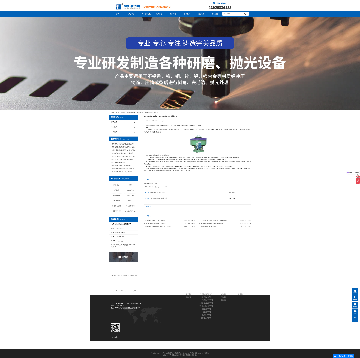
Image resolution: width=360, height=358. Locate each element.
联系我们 (215, 14)
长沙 (184, 355)
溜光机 (130, 200)
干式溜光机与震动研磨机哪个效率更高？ (124, 156)
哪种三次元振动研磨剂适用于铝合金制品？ (124, 147)
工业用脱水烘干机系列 (206, 300)
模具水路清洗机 (134, 275)
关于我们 (188, 294)
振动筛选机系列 (206, 315)
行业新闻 (130, 112)
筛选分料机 (116, 190)
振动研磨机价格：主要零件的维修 (155, 220)
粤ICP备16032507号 (185, 353)
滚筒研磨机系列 (206, 309)
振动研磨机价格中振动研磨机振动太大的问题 (214, 220)
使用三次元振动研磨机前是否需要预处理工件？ (124, 144)
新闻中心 (123, 112)
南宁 (178, 355)
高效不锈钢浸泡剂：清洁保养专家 (122, 165)
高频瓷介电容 (117, 211)
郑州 (181, 355)
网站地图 (194, 353)
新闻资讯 (201, 14)
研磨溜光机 (130, 190)
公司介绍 (159, 14)
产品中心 (131, 14)
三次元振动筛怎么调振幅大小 (158, 198)
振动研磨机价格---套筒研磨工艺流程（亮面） (158, 226)
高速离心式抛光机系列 (206, 306)
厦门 (187, 355)
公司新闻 (114, 122)
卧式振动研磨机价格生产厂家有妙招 (155, 223)
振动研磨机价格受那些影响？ (209, 226)
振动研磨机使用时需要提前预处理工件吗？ (124, 168)
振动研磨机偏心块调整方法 (158, 192)
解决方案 (188, 297)
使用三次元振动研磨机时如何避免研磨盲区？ (124, 150)
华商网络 (206, 353)
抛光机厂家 (126, 275)
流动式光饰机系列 (206, 297)
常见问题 (114, 132)
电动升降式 (116, 200)
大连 (175, 355)
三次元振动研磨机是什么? (119, 162)
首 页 (117, 112)
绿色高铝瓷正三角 (130, 211)
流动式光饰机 (130, 195)
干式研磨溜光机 (145, 14)
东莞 (170, 355)
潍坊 (196, 355)
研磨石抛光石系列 (206, 318)
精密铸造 (119, 275)
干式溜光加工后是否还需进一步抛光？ (123, 159)
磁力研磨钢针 (117, 195)
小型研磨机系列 (206, 312)
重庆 (190, 355)
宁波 (193, 355)
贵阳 (172, 355)
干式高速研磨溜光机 (206, 294)
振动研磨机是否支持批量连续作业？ (122, 172)
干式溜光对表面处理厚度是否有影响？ (123, 153)
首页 (117, 14)
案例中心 (173, 14)
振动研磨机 (116, 185)
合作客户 (187, 14)
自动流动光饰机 (116, 206)
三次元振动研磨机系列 (206, 303)
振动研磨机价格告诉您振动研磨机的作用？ (213, 223)
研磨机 (154, 155)
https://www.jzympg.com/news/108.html (159, 187)
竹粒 (130, 185)
